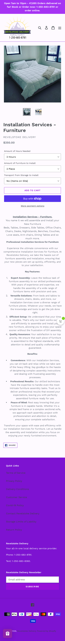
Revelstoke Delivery (26, 631)
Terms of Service (15, 472)
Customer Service (16, 497)
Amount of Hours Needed (17, 151)
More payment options (32, 206)
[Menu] (59, 27)
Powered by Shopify (46, 631)
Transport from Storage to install (21, 175)
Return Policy (14, 529)
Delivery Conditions (17, 489)
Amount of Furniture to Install (20, 163)
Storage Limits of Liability (21, 521)
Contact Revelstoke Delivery (22, 513)
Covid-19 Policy (15, 505)
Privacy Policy (14, 481)
